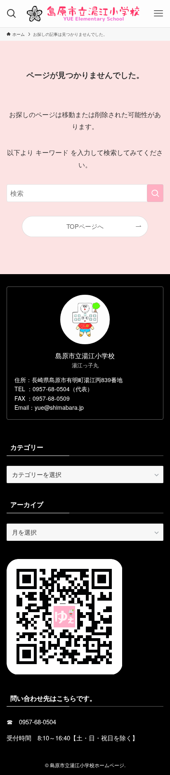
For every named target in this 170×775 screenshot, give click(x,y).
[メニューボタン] (158, 13)
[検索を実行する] (155, 193)
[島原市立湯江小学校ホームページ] (84, 13)
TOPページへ (85, 226)
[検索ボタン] (11, 13)
